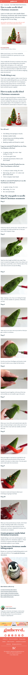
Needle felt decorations (12, 67)
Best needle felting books (7, 597)
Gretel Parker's (7, 53)
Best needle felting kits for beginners (10, 595)
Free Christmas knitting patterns (9, 591)
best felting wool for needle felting (9, 85)
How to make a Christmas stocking (9, 593)
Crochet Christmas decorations (9, 589)
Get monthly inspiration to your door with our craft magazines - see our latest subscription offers (13, 23)
